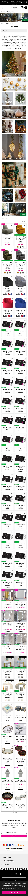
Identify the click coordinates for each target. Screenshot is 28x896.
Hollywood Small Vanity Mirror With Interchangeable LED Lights (20, 649)
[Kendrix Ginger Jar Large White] (9, 787)
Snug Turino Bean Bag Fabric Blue (20, 311)
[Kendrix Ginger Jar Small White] (6, 787)
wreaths (24, 39)
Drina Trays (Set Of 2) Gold (7, 760)
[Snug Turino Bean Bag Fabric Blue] (11, 294)
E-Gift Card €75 (20, 447)
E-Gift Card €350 (20, 409)
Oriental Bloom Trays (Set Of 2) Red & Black (7, 806)
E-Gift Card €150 (20, 351)
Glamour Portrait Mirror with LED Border (7, 603)
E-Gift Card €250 (20, 390)
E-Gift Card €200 (20, 371)
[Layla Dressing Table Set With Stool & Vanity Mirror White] (6, 700)
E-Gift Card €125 (7, 351)
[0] (25, 9)
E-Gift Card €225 (7, 390)
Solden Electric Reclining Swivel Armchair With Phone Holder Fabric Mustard (20, 239)
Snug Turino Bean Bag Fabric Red (7, 311)
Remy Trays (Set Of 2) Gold (20, 806)
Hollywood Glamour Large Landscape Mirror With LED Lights (20, 604)
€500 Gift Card (7, 583)
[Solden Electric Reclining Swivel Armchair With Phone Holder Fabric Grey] (23, 247)
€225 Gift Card (7, 525)
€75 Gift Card (20, 583)
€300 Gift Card (7, 544)
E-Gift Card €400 (7, 428)
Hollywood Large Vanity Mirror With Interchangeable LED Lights (20, 625)
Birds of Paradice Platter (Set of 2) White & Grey (20, 738)
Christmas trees (18, 39)
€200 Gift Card (20, 506)
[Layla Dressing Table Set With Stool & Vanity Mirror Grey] (9, 700)
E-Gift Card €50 (20, 428)
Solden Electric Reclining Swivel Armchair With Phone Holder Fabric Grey (20, 265)
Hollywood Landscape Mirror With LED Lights (7, 624)
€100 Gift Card (20, 466)
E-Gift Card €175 (7, 371)
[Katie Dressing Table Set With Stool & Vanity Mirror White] (6, 677)
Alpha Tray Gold (7, 737)
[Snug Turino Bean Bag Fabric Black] (4, 294)
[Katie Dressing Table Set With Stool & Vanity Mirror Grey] (9, 677)
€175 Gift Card (7, 506)
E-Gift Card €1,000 (7, 332)
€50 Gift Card (20, 563)
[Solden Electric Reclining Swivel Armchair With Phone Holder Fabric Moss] (21, 247)
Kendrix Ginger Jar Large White (20, 781)
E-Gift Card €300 (7, 409)
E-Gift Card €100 (20, 332)
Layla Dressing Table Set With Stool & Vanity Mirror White (7, 694)
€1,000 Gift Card (7, 466)
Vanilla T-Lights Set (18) (7, 716)
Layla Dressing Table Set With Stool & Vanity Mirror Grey (20, 694)
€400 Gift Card (7, 563)
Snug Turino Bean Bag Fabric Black (7, 289)
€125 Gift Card (7, 487)
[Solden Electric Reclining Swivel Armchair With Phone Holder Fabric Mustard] (18, 247)
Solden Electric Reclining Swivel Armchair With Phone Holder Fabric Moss (7, 265)
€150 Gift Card (20, 487)
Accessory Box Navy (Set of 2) (20, 717)
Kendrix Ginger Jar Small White (7, 781)
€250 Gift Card (20, 525)
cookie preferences (12, 888)
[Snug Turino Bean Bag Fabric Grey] (6, 294)
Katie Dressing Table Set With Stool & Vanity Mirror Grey (20, 671)
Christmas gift (8, 45)
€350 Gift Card (20, 544)
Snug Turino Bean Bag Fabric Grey (20, 289)
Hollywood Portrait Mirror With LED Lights (7, 647)
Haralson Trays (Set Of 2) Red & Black (20, 760)
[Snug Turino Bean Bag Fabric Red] (9, 294)
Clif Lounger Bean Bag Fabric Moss (7, 237)
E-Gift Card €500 (7, 447)
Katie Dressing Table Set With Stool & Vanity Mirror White (8, 671)
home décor (18, 47)
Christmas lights (10, 40)
